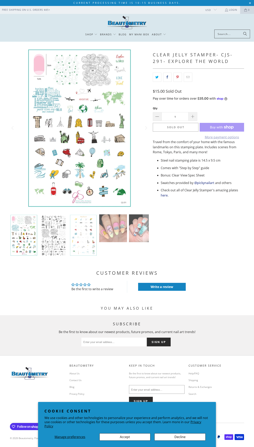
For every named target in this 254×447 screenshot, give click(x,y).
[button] (91, 35)
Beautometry (26, 438)
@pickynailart (204, 183)
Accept (125, 437)
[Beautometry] (127, 23)
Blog (71, 387)
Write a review (162, 287)
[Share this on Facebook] (167, 77)
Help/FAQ (194, 373)
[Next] (146, 128)
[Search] (245, 34)
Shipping (193, 380)
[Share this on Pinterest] (177, 77)
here (164, 195)
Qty (155, 108)
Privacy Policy (76, 394)
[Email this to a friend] (188, 77)
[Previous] (13, 128)
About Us (74, 373)
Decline (180, 437)
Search (192, 394)
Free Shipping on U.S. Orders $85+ (26, 10)
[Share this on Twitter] (157, 77)
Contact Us (75, 380)
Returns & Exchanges (200, 387)
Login (233, 10)
